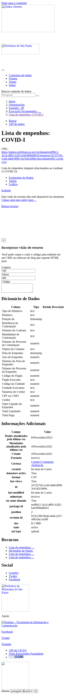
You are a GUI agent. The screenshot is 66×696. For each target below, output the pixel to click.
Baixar (12, 120)
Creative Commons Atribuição (42, 463)
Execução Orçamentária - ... (25, 111)
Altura (5, 274)
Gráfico (13, 184)
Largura (6, 267)
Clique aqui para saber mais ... (18, 200)
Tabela (12, 181)
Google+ (14, 572)
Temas (12, 81)
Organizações (17, 104)
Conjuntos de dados (20, 75)
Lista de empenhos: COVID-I (26, 114)
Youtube (6, 644)
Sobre (12, 85)
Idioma (5, 691)
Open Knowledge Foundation (26, 653)
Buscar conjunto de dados (16, 91)
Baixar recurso (9, 206)
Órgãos (13, 78)
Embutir (6, 190)
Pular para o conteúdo (14, 3)
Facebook (14, 579)
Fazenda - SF (16, 108)
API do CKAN (18, 650)
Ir (36, 691)
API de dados (17, 124)
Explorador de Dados (21, 177)
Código (5, 281)
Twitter (13, 576)
